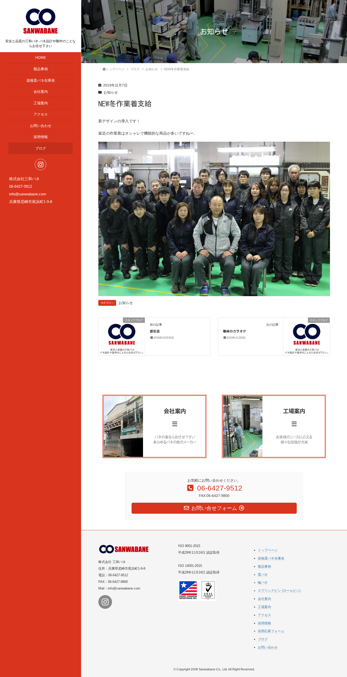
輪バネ (263, 582)
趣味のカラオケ (234, 331)
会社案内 (41, 92)
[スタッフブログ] (122, 336)
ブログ (40, 148)
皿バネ (263, 575)
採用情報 (41, 137)
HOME (40, 58)
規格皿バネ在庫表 (40, 80)
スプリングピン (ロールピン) (279, 591)
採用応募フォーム (271, 631)
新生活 (155, 331)
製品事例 (41, 69)
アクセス (41, 114)
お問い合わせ (40, 126)
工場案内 (41, 103)
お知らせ (111, 92)
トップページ (268, 550)
